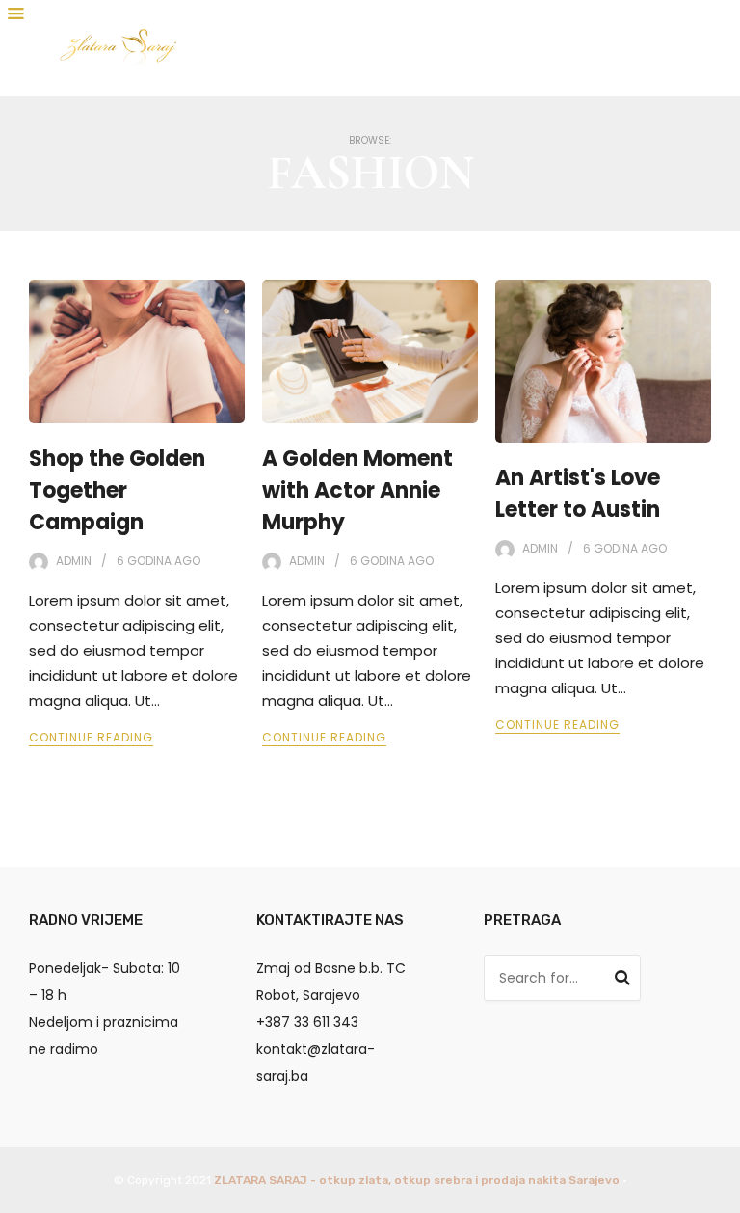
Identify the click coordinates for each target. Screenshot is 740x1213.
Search (622, 981)
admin (74, 561)
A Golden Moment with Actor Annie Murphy (357, 490)
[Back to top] (720, 1193)
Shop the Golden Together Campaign (117, 490)
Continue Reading (91, 737)
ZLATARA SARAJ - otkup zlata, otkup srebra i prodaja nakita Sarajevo (417, 1180)
